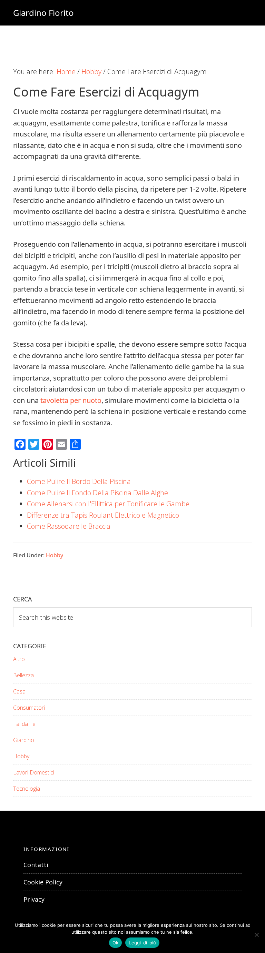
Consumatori (29, 707)
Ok (115, 942)
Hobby (54, 555)
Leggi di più (142, 942)
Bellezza (23, 675)
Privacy (34, 899)
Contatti (35, 865)
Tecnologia (26, 788)
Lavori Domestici (33, 772)
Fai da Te (24, 724)
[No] (256, 934)
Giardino (23, 740)
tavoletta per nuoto (70, 400)
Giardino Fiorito (43, 12)
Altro (19, 659)
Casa (19, 691)
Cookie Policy (42, 882)
